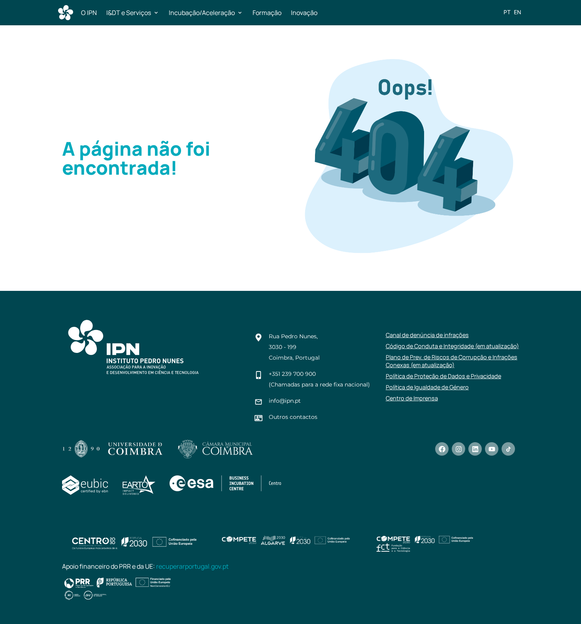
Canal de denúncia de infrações (427, 335)
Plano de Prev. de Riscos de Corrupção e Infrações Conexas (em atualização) (451, 361)
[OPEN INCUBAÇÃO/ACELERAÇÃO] (240, 12)
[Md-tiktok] (508, 449)
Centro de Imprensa (412, 398)
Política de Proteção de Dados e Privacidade (443, 376)
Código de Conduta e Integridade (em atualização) (452, 346)
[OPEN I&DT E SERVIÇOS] (156, 12)
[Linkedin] (475, 449)
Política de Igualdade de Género (427, 387)
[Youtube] (491, 449)
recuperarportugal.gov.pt (192, 566)
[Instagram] (458, 449)
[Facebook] (442, 449)
